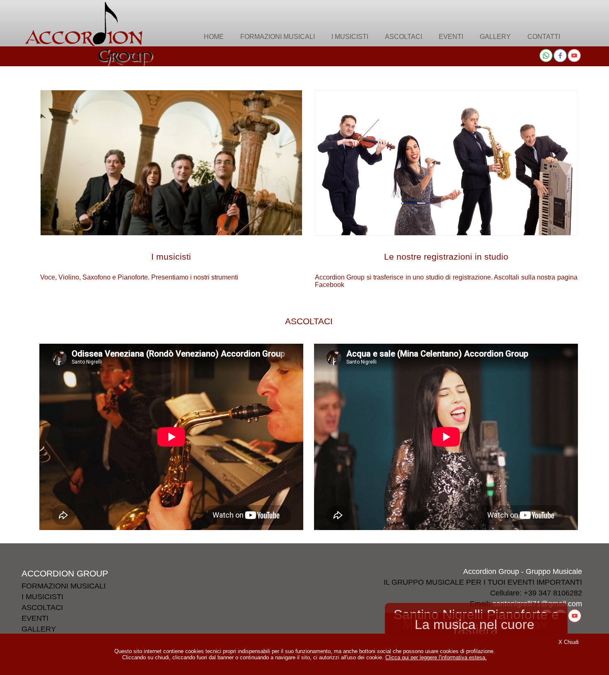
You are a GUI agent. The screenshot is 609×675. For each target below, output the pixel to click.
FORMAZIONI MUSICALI (64, 586)
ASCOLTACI (309, 321)
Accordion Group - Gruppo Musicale (522, 571)
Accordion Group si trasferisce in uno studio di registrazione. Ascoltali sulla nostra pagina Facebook (446, 270)
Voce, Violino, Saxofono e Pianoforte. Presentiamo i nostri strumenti (139, 266)
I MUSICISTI (42, 597)
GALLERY (39, 629)
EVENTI (35, 618)
